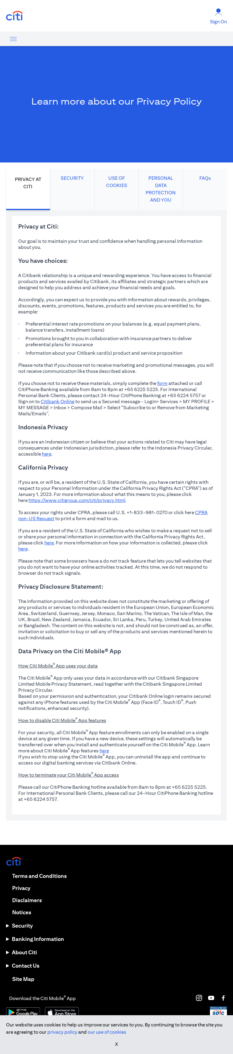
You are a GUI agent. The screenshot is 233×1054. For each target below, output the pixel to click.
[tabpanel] (116, 515)
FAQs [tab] (205, 178)
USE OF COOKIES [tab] (116, 181)
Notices (21, 912)
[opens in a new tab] (14, 16)
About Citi (24, 952)
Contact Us (25, 965)
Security (22, 925)
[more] (13, 38)
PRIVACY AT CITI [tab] (28, 182)
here (46, 454)
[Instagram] (199, 998)
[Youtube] (211, 998)
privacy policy (62, 1032)
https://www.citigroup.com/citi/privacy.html (77, 500)
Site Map (23, 979)
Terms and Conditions (39, 876)
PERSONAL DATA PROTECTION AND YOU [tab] (161, 189)
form (162, 383)
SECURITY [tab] (72, 178)
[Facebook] (223, 998)
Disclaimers (27, 900)
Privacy (21, 888)
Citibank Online (57, 401)
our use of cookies (107, 1032)
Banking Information (38, 939)
